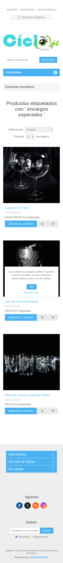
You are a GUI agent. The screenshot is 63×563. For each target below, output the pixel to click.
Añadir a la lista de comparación (42, 224)
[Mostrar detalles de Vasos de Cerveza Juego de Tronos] (31, 362)
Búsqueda (48, 59)
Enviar (46, 530)
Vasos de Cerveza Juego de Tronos (27, 395)
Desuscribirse (40, 536)
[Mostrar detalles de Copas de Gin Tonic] (31, 175)
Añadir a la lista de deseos (53, 224)
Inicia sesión (27, 10)
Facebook (19, 505)
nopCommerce (39, 557)
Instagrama (43, 505)
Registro (12, 10)
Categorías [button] (13, 72)
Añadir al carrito (20, 224)
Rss (35, 505)
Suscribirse (24, 536)
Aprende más (31, 292)
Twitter (27, 505)
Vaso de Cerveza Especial (21, 301)
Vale (31, 286)
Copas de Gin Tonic (17, 208)
